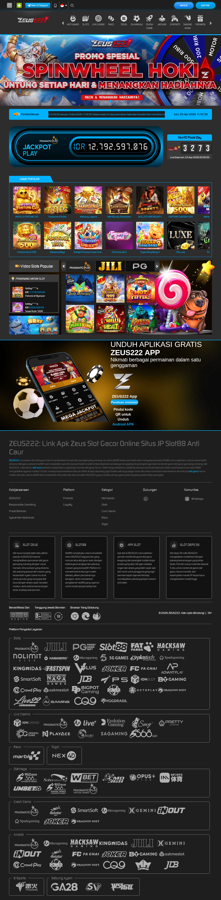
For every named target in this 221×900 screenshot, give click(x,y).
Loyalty (67, 504)
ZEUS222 (14, 460)
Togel (124, 24)
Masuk (184, 5)
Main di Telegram (39, 5)
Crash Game (149, 26)
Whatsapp (197, 499)
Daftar (205, 5)
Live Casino (98, 24)
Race (111, 24)
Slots (85, 24)
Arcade (162, 24)
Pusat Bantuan (17, 511)
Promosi (200, 24)
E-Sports (175, 24)
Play (30, 153)
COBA (82, 284)
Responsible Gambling (22, 504)
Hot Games (73, 24)
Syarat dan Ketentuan (21, 517)
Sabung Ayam (187, 26)
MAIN (29, 200)
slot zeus (37, 467)
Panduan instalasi (124, 402)
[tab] (80, 266)
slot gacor (194, 471)
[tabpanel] (110, 70)
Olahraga (137, 24)
